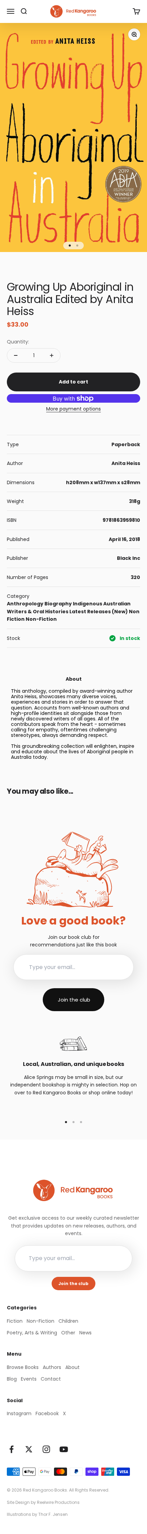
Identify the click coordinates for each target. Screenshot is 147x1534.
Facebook (47, 1413)
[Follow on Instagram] (46, 1449)
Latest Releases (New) (98, 611)
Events (29, 1378)
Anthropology (25, 603)
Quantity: (18, 341)
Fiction (15, 1321)
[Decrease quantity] (15, 355)
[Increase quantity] (51, 355)
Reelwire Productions (58, 1502)
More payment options (73, 408)
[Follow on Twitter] (29, 1449)
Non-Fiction (41, 619)
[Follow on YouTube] (63, 1449)
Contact (51, 1378)
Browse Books (23, 1367)
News (85, 1332)
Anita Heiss (125, 463)
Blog (12, 1378)
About (72, 1367)
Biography (58, 603)
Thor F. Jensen (53, 1514)
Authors (52, 1367)
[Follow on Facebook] (11, 1449)
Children (68, 1321)
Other (68, 1332)
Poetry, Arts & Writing (32, 1332)
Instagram (19, 1413)
